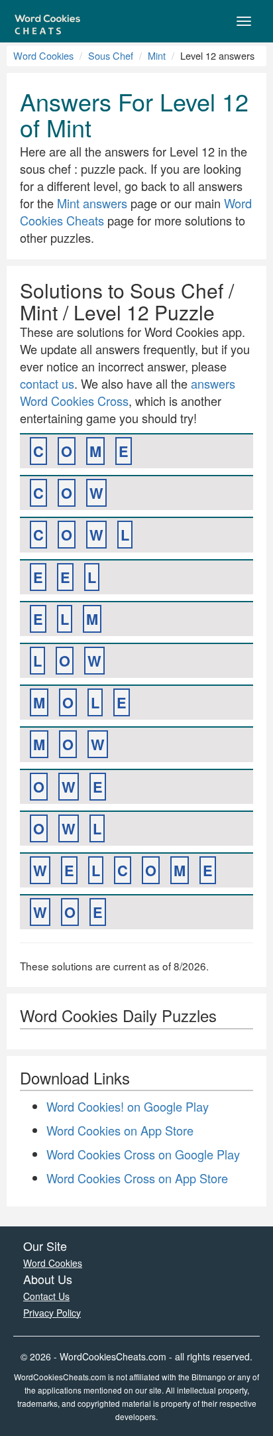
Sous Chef (110, 55)
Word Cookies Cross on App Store (137, 1178)
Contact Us (46, 1296)
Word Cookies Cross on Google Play (143, 1154)
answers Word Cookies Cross (127, 392)
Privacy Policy (52, 1312)
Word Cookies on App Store (119, 1130)
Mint (157, 55)
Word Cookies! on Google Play (127, 1106)
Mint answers (92, 203)
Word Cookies (43, 55)
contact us (47, 383)
